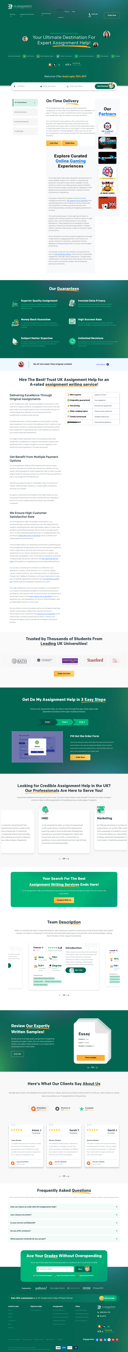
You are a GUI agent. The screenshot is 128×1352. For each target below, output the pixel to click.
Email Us (103, 1316)
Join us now (109, 1298)
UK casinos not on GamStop (77, 201)
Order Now (112, 15)
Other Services (46, 13)
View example (90, 1058)
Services (12, 14)
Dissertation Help (80, 1310)
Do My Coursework (81, 1320)
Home (10, 1310)
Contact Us (11, 1320)
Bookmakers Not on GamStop (29, 536)
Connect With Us (64, 900)
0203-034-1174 (93, 15)
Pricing (67, 11)
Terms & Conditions (14, 1339)
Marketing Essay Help (82, 1313)
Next (80, 1269)
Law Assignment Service (61, 1313)
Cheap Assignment (59, 1324)
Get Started (103, 86)
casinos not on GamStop (46, 614)
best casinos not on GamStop (41, 596)
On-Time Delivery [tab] (21, 102)
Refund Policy (50, 1339)
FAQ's (10, 1317)
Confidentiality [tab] (18, 131)
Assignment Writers (59, 1320)
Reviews (11, 1327)
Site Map (59, 1339)
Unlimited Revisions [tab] (20, 112)
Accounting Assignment (60, 1317)
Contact (60, 17)
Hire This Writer (77, 971)
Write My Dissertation (82, 1317)
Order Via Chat (64, 674)
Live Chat (54, 143)
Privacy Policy (27, 1339)
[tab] (46, 722)
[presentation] (60, 858)
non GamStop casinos (63, 254)
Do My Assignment (59, 1310)
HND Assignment (36, 1310)
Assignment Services (27, 14)
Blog (73, 11)
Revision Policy (39, 1339)
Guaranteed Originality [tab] (21, 122)
